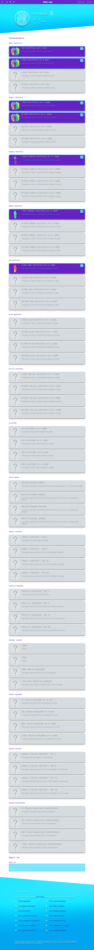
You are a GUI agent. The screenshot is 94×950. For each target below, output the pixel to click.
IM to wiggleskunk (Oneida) (59, 925)
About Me (12, 862)
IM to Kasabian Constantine (29, 920)
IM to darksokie (24, 911)
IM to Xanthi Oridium (56, 915)
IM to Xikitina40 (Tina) (57, 920)
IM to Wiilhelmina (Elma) (58, 930)
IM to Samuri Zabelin (57, 906)
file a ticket (40, 897)
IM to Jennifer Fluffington (28, 915)
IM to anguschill (24, 901)
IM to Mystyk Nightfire (27, 925)
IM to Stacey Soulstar (57, 911)
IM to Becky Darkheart (27, 906)
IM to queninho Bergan (57, 901)
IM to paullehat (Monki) (27, 930)
